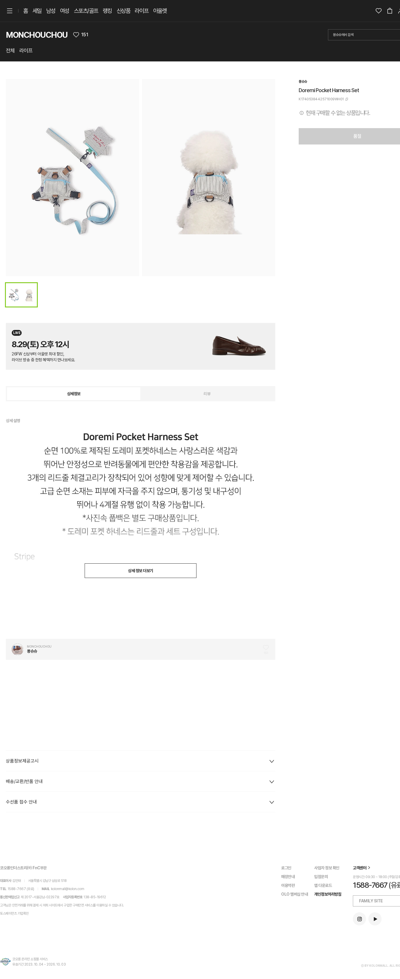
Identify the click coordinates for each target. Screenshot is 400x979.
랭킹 (107, 10)
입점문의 (321, 876)
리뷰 (207, 393)
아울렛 (160, 10)
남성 (50, 10)
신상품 (123, 10)
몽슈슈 (303, 82)
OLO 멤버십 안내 (294, 894)
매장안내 (288, 876)
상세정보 (74, 393)
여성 (64, 10)
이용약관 (288, 885)
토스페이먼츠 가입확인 (14, 913)
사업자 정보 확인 (326, 868)
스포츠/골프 (86, 10)
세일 (37, 10)
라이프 (141, 10)
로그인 (286, 868)
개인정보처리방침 (327, 894)
